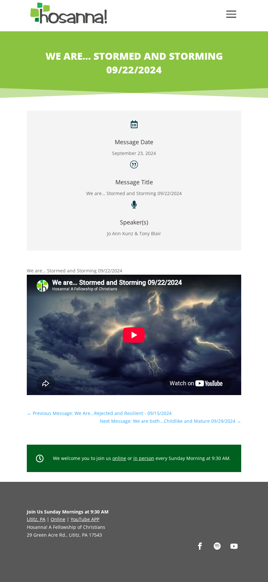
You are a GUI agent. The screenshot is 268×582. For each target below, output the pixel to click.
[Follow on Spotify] (217, 546)
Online (58, 519)
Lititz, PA (36, 519)
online (119, 458)
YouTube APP (85, 519)
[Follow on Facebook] (200, 546)
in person (143, 458)
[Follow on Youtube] (234, 546)
